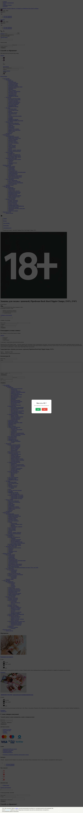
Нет (45, 409)
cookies (16, 808)
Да (38, 409)
